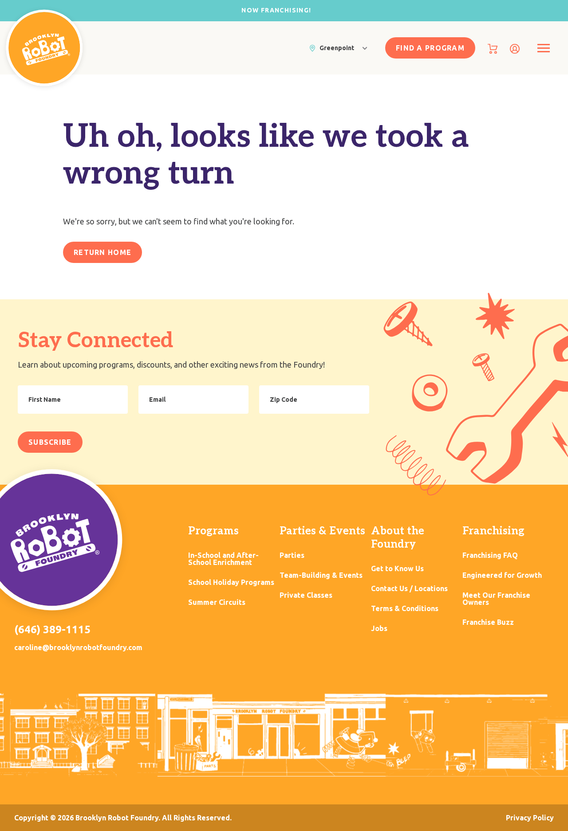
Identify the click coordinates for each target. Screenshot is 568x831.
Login (515, 49)
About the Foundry (397, 538)
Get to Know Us (397, 568)
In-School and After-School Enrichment (223, 559)
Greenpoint (337, 47)
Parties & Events (322, 531)
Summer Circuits (216, 602)
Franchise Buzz (488, 622)
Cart (492, 49)
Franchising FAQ (490, 555)
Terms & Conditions (404, 608)
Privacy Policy (530, 818)
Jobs (379, 628)
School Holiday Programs (231, 582)
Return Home (102, 252)
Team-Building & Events (321, 575)
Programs (213, 531)
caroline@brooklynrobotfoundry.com (78, 647)
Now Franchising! (276, 10)
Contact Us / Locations (409, 588)
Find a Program (430, 48)
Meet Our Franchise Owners (496, 599)
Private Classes (306, 595)
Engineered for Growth (502, 575)
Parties (292, 555)
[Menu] (543, 48)
